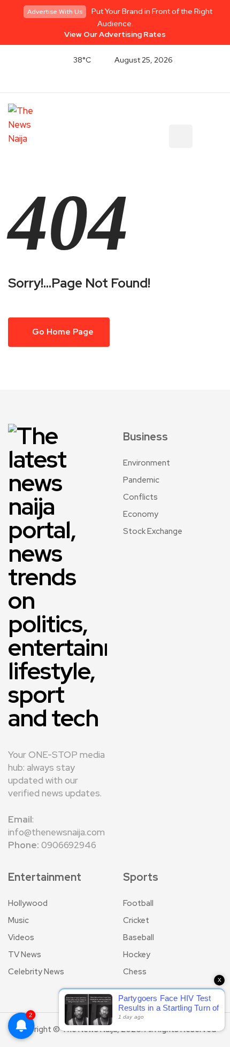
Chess (135, 971)
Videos (21, 937)
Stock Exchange (152, 531)
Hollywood (28, 903)
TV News (24, 954)
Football (138, 903)
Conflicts (140, 497)
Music (18, 920)
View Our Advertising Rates (115, 34)
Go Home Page (62, 332)
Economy (140, 514)
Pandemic (141, 480)
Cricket (136, 920)
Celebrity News (36, 971)
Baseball (138, 937)
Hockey (136, 954)
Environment (146, 462)
